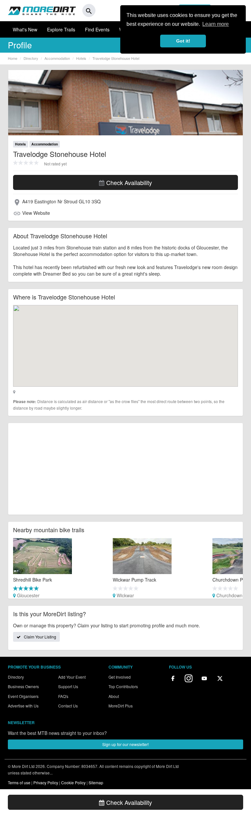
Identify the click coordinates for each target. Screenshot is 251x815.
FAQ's (63, 696)
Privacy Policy (45, 782)
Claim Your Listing (40, 636)
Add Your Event (72, 677)
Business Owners (23, 686)
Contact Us (68, 705)
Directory (16, 677)
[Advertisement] (125, 469)
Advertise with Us (23, 705)
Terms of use (19, 782)
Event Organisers (23, 696)
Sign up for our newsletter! (125, 744)
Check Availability (128, 182)
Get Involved (120, 677)
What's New (25, 29)
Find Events (97, 29)
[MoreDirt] (42, 10)
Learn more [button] (215, 24)
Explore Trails (61, 29)
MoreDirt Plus (121, 705)
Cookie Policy (73, 782)
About (114, 696)
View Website (36, 213)
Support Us (68, 686)
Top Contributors (123, 686)
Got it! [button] (183, 40)
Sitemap (96, 782)
